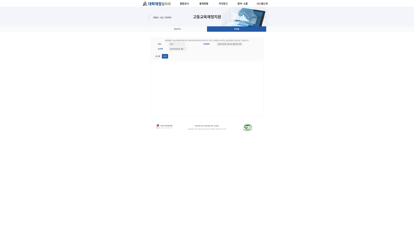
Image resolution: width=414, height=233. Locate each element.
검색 (165, 56)
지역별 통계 (256, 17)
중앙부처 (177, 29)
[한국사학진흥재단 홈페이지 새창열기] (164, 126)
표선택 (160, 48)
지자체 (236, 29)
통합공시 (184, 3)
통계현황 (203, 3)
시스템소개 (262, 3)
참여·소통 (242, 3)
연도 (159, 44)
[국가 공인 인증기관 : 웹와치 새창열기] (248, 127)
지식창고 (223, 3)
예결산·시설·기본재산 (162, 17)
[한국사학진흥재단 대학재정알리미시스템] (156, 3)
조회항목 (206, 44)
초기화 (157, 56)
